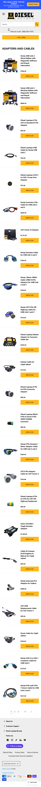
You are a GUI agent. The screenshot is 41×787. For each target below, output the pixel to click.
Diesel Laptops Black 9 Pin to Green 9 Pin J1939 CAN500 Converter (29, 418)
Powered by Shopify (8, 773)
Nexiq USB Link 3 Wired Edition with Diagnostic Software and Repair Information (29, 61)
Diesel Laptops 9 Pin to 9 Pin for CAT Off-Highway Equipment (29, 498)
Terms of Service (32, 752)
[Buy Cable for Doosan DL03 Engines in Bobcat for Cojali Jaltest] (10, 560)
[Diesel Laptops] (20, 16)
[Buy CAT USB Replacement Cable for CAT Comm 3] (10, 613)
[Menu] (3, 14)
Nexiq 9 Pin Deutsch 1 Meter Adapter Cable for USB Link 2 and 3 (29, 446)
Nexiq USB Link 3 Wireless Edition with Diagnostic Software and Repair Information (29, 93)
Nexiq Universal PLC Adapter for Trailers (29, 582)
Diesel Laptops (6, 769)
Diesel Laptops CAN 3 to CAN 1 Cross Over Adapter (29, 177)
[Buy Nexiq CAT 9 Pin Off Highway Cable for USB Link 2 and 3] (10, 315)
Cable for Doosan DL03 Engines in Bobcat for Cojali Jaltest (27, 555)
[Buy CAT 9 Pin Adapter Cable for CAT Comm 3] (10, 478)
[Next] (30, 712)
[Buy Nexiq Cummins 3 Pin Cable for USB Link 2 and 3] (10, 210)
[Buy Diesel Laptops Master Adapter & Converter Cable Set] (10, 342)
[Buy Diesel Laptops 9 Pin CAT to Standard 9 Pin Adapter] (10, 128)
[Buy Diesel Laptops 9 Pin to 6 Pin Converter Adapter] (10, 394)
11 (25, 712)
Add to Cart (30, 76)
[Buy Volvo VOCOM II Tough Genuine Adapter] (10, 531)
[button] (4, 721)
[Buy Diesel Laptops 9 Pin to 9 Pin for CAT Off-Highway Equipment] (10, 504)
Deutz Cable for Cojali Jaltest (29, 634)
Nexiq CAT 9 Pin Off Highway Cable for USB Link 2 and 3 (28, 309)
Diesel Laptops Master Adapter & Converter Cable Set (30, 336)
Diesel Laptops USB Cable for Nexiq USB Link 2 (29, 150)
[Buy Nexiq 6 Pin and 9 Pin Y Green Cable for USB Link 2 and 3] (10, 693)
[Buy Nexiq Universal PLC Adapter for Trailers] (10, 587)
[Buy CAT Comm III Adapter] (10, 235)
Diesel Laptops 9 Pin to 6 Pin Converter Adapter (29, 389)
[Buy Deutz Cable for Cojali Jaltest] (10, 639)
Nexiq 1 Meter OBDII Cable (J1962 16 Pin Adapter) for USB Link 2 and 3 (29, 281)
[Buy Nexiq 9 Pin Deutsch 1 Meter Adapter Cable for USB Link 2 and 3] (10, 451)
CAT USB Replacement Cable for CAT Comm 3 (29, 608)
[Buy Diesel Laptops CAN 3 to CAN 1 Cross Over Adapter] (10, 182)
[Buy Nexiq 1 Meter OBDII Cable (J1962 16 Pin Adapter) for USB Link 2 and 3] (10, 286)
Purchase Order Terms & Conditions (21, 756)
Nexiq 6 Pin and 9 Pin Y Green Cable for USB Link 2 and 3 (30, 687)
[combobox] (18, 24)
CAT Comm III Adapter (30, 229)
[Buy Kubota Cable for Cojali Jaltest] (10, 368)
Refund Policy (7, 752)
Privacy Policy (19, 752)
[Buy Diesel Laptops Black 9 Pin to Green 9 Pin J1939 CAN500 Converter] (10, 423)
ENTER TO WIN (33, 4)
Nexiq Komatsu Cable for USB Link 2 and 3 (29, 253)
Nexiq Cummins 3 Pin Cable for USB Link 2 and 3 (29, 204)
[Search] (37, 24)
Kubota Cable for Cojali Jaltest (27, 363)
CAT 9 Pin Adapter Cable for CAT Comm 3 (30, 472)
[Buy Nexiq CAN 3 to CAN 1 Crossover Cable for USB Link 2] (10, 666)
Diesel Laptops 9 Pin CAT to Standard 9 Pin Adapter (29, 122)
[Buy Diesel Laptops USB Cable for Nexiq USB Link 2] (10, 155)
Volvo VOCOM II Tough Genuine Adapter (27, 526)
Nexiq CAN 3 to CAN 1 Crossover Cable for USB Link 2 (29, 660)
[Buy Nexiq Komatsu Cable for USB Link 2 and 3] (10, 259)
